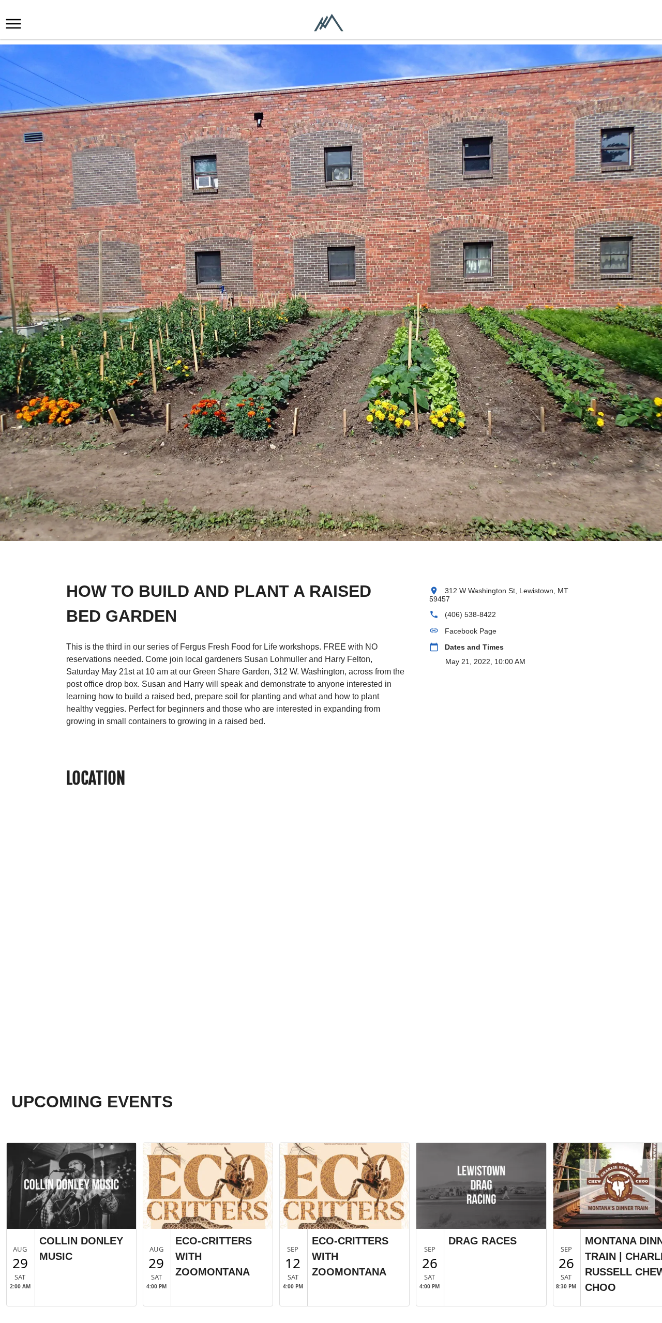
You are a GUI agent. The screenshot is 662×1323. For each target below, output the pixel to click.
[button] (13, 24)
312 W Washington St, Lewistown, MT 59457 (498, 595)
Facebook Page (470, 631)
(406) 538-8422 (470, 614)
